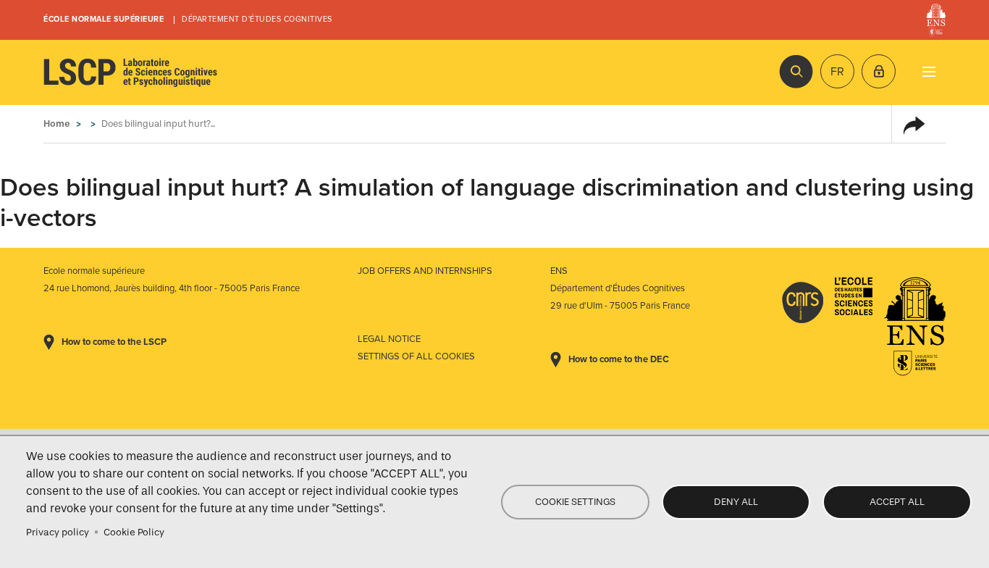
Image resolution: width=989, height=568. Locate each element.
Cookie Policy (134, 532)
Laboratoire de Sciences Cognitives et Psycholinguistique (130, 72)
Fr (837, 71)
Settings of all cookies (416, 356)
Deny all (736, 502)
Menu (929, 71)
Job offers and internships (425, 271)
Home (56, 123)
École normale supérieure (103, 19)
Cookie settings (575, 502)
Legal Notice (389, 339)
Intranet (879, 71)
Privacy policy (57, 532)
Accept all (897, 502)
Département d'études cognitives (257, 19)
